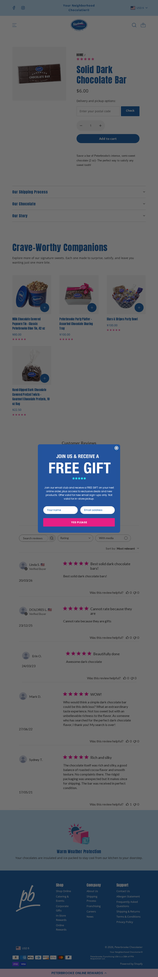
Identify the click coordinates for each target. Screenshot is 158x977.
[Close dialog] (116, 448)
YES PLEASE (79, 522)
